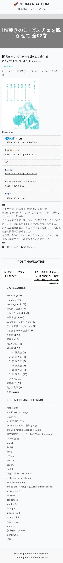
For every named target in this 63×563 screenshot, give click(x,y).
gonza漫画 (12, 500)
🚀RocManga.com (31, 4)
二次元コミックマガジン (19, 322)
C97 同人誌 (15, 378)
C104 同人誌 (15, 365)
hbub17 (11, 443)
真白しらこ (12, 521)
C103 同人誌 (15, 361)
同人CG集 (12, 343)
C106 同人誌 (15, 374)
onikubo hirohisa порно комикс (24, 430)
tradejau (11, 508)
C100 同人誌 (15, 352)
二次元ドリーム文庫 (17, 330)
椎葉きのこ (30, 247)
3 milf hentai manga (17, 412)
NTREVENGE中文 (16, 421)
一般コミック (12, 247)
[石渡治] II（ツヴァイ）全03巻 (14, 274)
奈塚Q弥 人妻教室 (16, 530)
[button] (59, 9)
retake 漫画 (13, 438)
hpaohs (11, 465)
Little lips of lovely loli (19, 478)
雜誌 (9, 392)
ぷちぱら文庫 (14, 308)
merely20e (12, 535)
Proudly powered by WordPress (31, 553)
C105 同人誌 (15, 370)
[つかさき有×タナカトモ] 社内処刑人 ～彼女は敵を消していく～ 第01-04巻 (46, 278)
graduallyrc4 (13, 513)
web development (16, 482)
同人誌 (10, 348)
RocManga (35, 61)
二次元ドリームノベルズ (19, 326)
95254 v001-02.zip (15, 186)
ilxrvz (9, 451)
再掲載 (10, 335)
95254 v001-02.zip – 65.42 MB (21, 142)
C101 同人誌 (15, 357)
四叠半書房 (12, 408)
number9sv (13, 504)
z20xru (10, 460)
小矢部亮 (11, 416)
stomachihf (13, 517)
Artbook (11, 295)
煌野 (9, 539)
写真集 (10, 339)
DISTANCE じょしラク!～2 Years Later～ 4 (29, 434)
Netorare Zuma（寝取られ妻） (23, 425)
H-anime (11, 300)
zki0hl (10, 469)
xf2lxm (10, 456)
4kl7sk (10, 447)
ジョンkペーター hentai (19, 473)
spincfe (11, 526)
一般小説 (11, 317)
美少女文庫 (12, 387)
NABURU (11, 495)
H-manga (12, 304)
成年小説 (11, 383)
